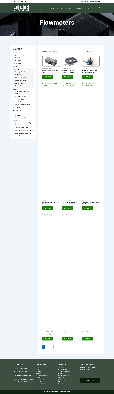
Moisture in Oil (17, 110)
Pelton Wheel (19, 83)
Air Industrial (18, 60)
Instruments (16, 107)
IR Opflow (18, 75)
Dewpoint (16, 66)
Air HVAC (17, 58)
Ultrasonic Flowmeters (19, 136)
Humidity (15, 89)
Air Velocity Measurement (20, 53)
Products (68, 8)
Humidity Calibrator (20, 96)
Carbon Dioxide (17, 63)
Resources (79, 8)
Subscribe (90, 380)
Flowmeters (17, 70)
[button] (99, 8)
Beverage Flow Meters (21, 72)
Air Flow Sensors (19, 55)
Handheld (17, 115)
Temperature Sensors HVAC (23, 133)
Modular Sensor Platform (22, 118)
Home (52, 8)
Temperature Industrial (21, 127)
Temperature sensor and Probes (24, 130)
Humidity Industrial (20, 99)
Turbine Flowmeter (20, 86)
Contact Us (91, 8)
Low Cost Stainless (21, 77)
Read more (48, 76)
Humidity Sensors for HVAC (23, 104)
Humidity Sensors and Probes (23, 102)
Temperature (16, 120)
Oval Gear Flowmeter (21, 80)
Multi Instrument (17, 113)
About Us (59, 8)
